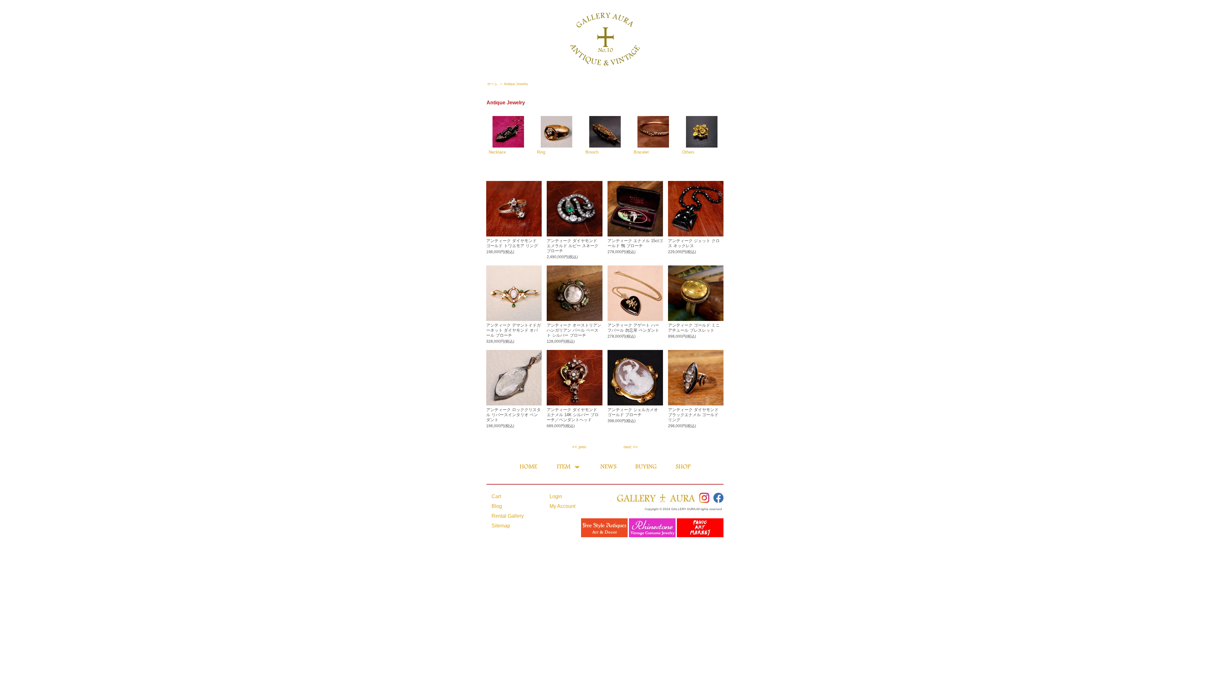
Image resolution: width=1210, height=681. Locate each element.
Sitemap (501, 525)
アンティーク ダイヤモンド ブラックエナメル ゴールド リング (693, 414)
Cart (496, 496)
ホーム (492, 84)
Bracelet (641, 152)
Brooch (591, 152)
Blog (497, 506)
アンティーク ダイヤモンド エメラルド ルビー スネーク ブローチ (572, 245)
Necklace (497, 152)
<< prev (579, 447)
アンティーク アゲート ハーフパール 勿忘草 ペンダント (633, 328)
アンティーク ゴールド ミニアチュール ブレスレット (694, 328)
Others (688, 152)
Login (556, 496)
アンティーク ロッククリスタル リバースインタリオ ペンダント (513, 414)
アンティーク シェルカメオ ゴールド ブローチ (633, 412)
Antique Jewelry (516, 84)
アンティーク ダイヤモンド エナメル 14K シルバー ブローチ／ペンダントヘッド (573, 414)
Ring (541, 152)
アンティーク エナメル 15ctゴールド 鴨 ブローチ (635, 243)
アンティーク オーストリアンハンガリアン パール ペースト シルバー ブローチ (574, 330)
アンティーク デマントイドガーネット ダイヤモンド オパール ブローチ (513, 330)
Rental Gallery (508, 516)
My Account (562, 506)
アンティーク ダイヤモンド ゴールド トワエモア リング (512, 243)
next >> (631, 447)
